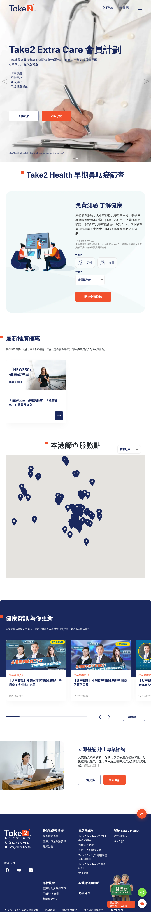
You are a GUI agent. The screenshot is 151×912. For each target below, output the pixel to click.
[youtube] (19, 870)
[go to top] (142, 814)
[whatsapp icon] (142, 892)
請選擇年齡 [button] (84, 279)
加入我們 (119, 841)
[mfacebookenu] (7, 870)
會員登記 (125, 8)
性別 (79, 255)
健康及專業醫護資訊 (54, 841)
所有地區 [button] (125, 449)
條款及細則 (91, 765)
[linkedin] (31, 870)
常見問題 (83, 873)
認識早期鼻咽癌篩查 (54, 888)
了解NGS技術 (51, 893)
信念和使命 (120, 836)
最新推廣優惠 (50, 836)
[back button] (59, 415)
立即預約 (108, 8)
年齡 (79, 272)
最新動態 (48, 846)
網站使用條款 (69, 909)
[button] (58, 831)
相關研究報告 (50, 898)
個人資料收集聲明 (93, 909)
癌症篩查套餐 (86, 844)
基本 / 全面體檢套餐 (89, 850)
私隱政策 (50, 909)
